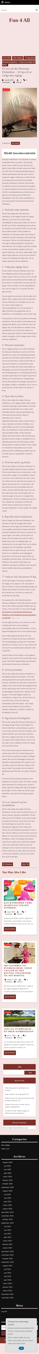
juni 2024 (7, 1230)
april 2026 (7, 1173)
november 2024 (8, 1216)
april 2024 (7, 1237)
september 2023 (7, 1262)
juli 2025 (7, 1194)
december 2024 (8, 1212)
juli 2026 (7, 1166)
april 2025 (7, 1201)
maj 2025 (7, 1198)
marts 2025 (7, 1205)
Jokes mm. (5, 1149)
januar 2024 (7, 1248)
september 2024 (7, 1223)
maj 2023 (7, 1276)
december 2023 (8, 1251)
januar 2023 (7, 1290)
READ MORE (10, 929)
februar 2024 (7, 1244)
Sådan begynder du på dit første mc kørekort (17, 1089)
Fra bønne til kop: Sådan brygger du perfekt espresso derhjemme (17, 1112)
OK (21, 1348)
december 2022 (8, 1294)
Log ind (4, 1311)
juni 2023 (7, 1273)
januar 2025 (7, 1209)
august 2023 (7, 1266)
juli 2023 (7, 1269)
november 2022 (8, 1298)
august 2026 (7, 1162)
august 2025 (7, 1191)
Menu (7, 2)
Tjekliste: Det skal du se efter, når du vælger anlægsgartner (17, 1106)
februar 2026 (7, 1180)
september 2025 (7, 1187)
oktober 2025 (7, 1184)
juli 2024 (7, 1226)
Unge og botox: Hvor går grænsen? (17, 1094)
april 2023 (7, 1280)
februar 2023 (7, 1287)
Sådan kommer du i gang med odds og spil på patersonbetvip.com (19, 1099)
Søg (19, 1067)
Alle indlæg (17, 58)
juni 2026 (7, 1169)
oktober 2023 (7, 1258)
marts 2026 (7, 1176)
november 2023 (8, 1255)
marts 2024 (7, 1241)
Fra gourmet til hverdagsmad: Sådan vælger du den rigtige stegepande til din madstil (18, 970)
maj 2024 (7, 1233)
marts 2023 (7, 1283)
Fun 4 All (19, 20)
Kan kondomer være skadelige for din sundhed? (18, 905)
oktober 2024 (7, 1219)
